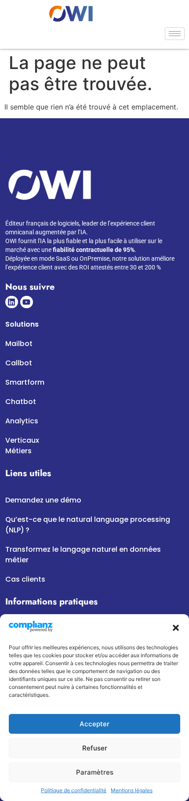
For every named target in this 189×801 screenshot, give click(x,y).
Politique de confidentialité (73, 790)
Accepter (94, 724)
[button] (175, 627)
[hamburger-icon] (175, 33)
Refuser (94, 748)
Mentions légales (132, 790)
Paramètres (94, 772)
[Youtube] (26, 302)
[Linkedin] (11, 302)
